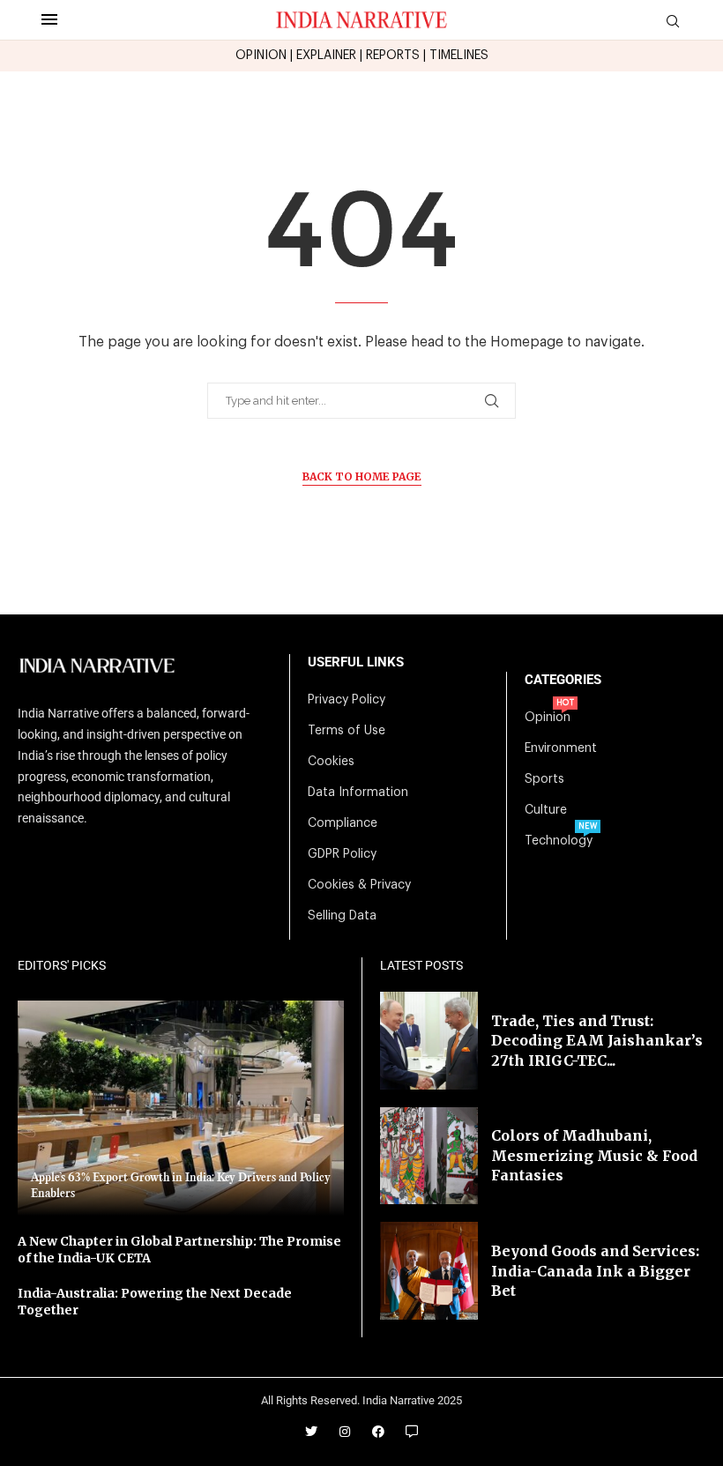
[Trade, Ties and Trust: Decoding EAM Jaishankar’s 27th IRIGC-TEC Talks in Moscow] (429, 1041)
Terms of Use (346, 731)
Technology (559, 841)
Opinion (547, 717)
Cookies (331, 761)
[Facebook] (378, 1431)
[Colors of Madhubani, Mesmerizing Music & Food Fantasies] (429, 1156)
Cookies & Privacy (359, 885)
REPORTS (393, 55)
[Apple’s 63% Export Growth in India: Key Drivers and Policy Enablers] (181, 1108)
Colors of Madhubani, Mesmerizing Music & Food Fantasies (594, 1155)
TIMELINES (458, 55)
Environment (561, 748)
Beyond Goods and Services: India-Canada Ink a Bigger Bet (595, 1270)
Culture (546, 810)
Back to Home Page (361, 476)
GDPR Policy (342, 854)
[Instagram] (344, 1431)
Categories (563, 680)
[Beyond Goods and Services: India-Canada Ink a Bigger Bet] (429, 1271)
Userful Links (356, 662)
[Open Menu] (49, 19)
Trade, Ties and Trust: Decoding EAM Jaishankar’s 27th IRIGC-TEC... (597, 1040)
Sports (544, 779)
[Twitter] (311, 1431)
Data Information (358, 792)
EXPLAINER (326, 55)
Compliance (342, 823)
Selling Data (342, 916)
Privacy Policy (346, 700)
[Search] (673, 21)
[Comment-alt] (411, 1431)
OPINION (261, 55)
